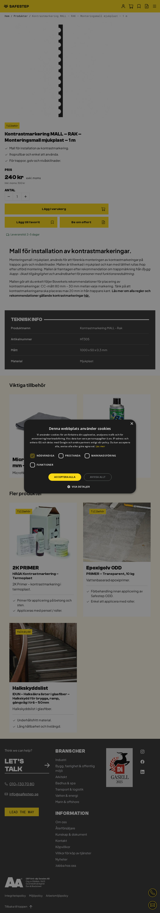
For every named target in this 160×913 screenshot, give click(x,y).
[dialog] (80, 456)
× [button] (131, 423)
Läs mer (100, 446)
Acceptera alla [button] (64, 477)
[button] (80, 487)
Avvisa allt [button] (97, 477)
